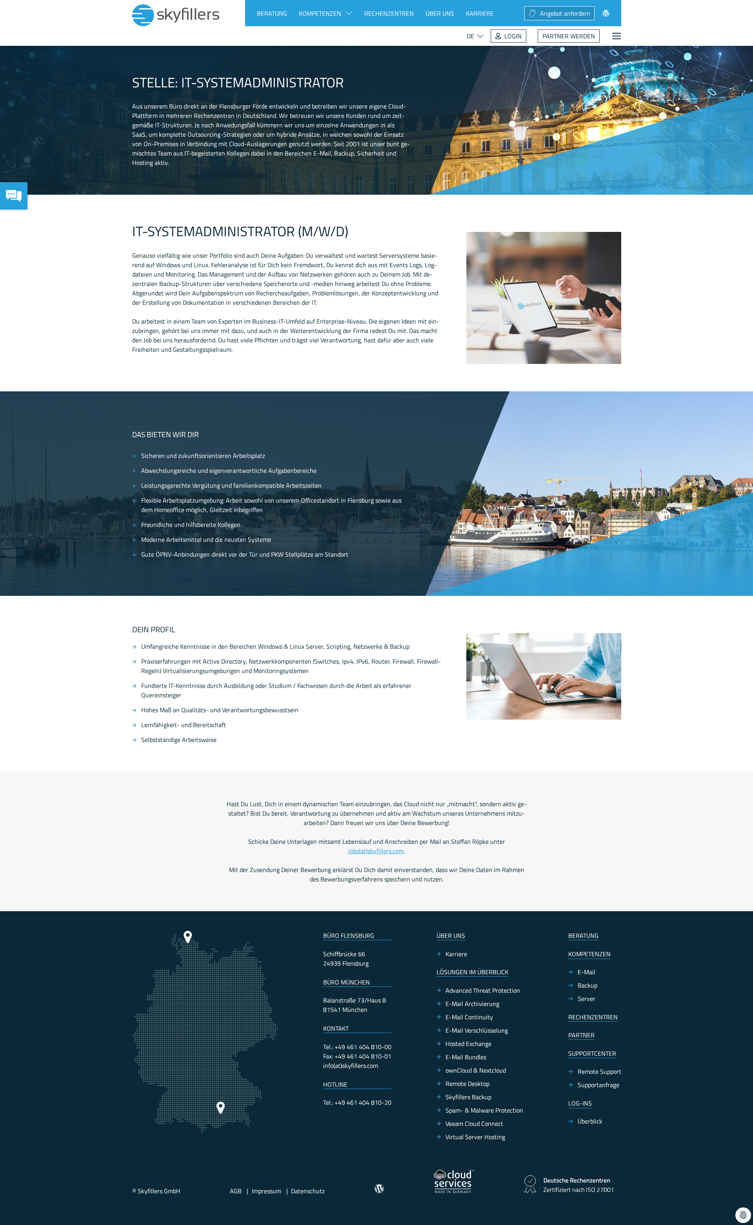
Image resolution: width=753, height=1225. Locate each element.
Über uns (440, 13)
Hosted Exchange (468, 1043)
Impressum (266, 1191)
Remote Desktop (467, 1083)
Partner (581, 1035)
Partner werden (568, 36)
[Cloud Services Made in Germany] (454, 1181)
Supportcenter (592, 1053)
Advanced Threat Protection (483, 990)
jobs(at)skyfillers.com (376, 851)
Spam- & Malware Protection (484, 1110)
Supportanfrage (598, 1084)
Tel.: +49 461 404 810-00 (357, 1046)
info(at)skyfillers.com (350, 1065)
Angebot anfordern (565, 13)
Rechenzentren (389, 13)
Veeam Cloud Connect (474, 1123)
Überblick (590, 1121)
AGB (236, 1191)
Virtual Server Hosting (475, 1137)
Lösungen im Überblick (472, 972)
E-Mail (586, 972)
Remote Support (599, 1071)
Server (586, 998)
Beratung (272, 13)
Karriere (480, 13)
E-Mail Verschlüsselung (477, 1030)
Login (513, 36)
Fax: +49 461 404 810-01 (357, 1056)
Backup (587, 985)
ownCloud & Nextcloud (476, 1070)
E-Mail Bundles (466, 1057)
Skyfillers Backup (468, 1097)
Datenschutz (308, 1191)
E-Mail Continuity (469, 1017)
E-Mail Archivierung (472, 1003)
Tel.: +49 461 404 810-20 (357, 1102)
